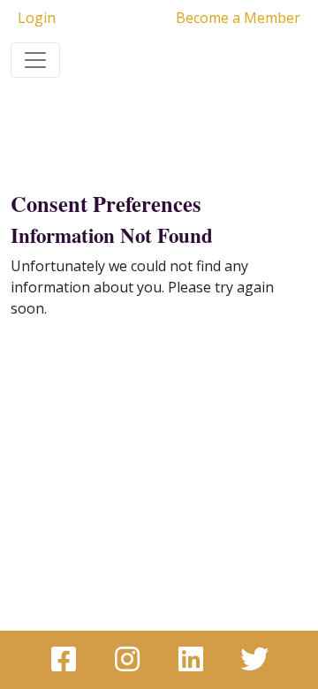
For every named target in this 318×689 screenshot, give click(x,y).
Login (37, 17)
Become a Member (238, 17)
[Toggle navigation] (35, 60)
